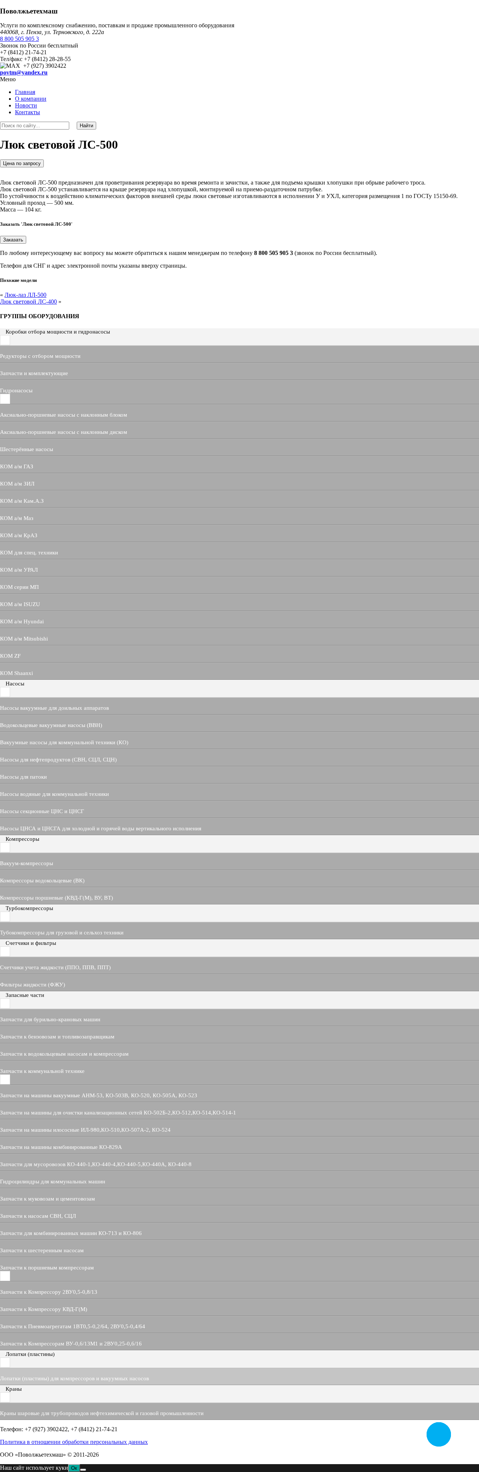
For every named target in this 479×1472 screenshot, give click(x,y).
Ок (74, 1468)
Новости (26, 105)
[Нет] (83, 1470)
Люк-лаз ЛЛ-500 (25, 295)
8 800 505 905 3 (19, 39)
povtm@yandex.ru (24, 72)
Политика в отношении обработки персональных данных (74, 1442)
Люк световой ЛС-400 (28, 301)
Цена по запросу (22, 163)
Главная (25, 92)
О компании (30, 98)
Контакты (27, 112)
